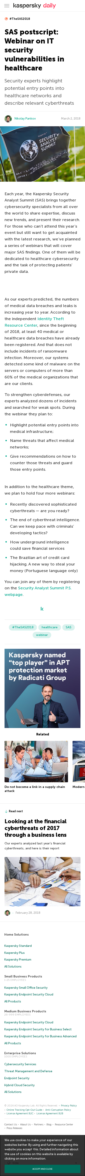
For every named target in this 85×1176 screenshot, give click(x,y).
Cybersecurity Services (20, 1064)
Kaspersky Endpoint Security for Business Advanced (40, 1036)
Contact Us (10, 1124)
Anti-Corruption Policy (58, 1109)
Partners (38, 1124)
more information (32, 1158)
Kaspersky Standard (18, 946)
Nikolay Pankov (25, 118)
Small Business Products (23, 976)
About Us (25, 1124)
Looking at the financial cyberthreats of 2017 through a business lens (36, 828)
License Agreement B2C (20, 1113)
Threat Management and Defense (28, 1071)
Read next (16, 811)
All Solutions (13, 966)
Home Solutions (16, 934)
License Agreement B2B (49, 1113)
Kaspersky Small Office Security (26, 987)
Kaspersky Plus (14, 952)
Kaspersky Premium (17, 959)
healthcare (50, 627)
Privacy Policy (69, 1105)
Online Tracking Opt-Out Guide (24, 1109)
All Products (12, 1001)
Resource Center (64, 1124)
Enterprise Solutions (20, 1053)
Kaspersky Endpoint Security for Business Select (38, 1029)
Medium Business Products (25, 1011)
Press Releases (14, 1128)
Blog (48, 1124)
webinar (42, 635)
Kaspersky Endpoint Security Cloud (28, 994)
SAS (68, 627)
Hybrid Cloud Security (19, 1085)
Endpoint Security (16, 1078)
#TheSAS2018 (19, 18)
